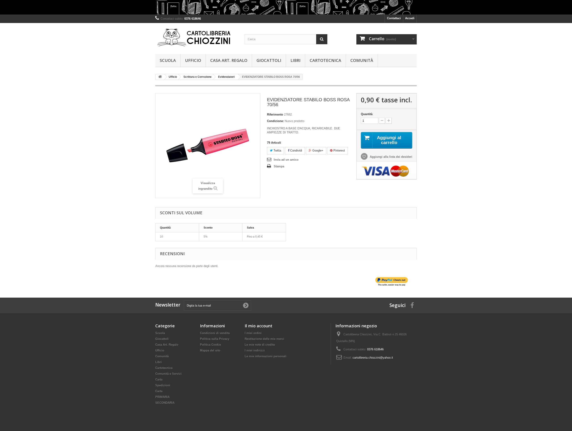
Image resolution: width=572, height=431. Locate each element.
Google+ (317, 150)
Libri (295, 60)
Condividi (295, 150)
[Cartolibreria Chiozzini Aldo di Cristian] (196, 37)
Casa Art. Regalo (228, 60)
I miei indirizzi (255, 350)
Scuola (168, 60)
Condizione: (275, 121)
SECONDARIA (165, 402)
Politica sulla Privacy (214, 339)
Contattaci (394, 18)
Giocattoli (269, 60)
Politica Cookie (210, 344)
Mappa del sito (210, 350)
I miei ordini (253, 333)
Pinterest (338, 150)
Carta (158, 379)
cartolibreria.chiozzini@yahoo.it (373, 357)
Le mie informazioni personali (265, 356)
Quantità (366, 114)
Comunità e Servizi (168, 373)
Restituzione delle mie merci (264, 339)
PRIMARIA (162, 397)
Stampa (279, 166)
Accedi (409, 18)
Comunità (361, 60)
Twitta (277, 150)
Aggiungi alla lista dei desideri (390, 156)
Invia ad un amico (286, 159)
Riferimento (275, 114)
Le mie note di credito (260, 344)
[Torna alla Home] (160, 77)
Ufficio (193, 60)
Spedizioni (162, 385)
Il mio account (258, 325)
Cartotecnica (325, 60)
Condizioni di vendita (215, 333)
